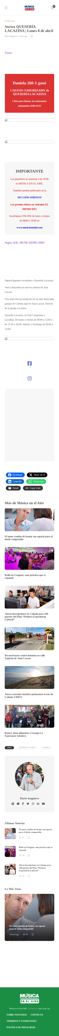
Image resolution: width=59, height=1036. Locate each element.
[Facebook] (29, 363)
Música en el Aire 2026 (18, 1008)
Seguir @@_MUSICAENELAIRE (25, 242)
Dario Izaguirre (11, 36)
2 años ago (23, 36)
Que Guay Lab (44, 1008)
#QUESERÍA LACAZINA (27, 748)
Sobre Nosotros (17, 1015)
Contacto (37, 1015)
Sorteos (10, 21)
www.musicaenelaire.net (29, 227)
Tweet (8, 52)
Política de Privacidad (21, 1027)
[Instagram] (29, 378)
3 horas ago (14, 934)
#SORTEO (46, 748)
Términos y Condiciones (22, 1021)
